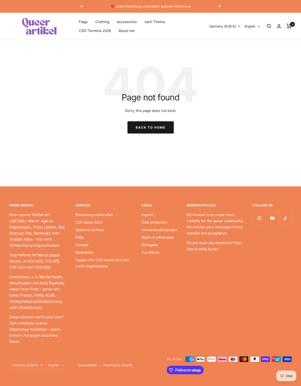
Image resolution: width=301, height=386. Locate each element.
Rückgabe (150, 245)
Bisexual (16, 233)
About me (127, 30)
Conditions (151, 252)
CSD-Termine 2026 (95, 30)
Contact (81, 245)
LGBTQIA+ (18, 221)
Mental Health (50, 277)
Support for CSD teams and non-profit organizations (102, 263)
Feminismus (19, 277)
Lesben (50, 227)
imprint (147, 215)
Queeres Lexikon (89, 230)
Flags (83, 22)
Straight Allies (21, 239)
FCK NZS (35, 261)
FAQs (79, 237)
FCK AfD (52, 261)
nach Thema (154, 22)
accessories (127, 22)
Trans (37, 227)
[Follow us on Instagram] (259, 218)
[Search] (269, 26)
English (250, 26)
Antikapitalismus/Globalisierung (35, 301)
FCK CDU (17, 267)
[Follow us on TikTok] (285, 218)
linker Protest (20, 295)
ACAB (50, 295)
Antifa (39, 295)
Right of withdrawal (158, 237)
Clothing (102, 22)
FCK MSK (43, 267)
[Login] (279, 26)
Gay (61, 227)
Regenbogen (20, 227)
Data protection (154, 222)
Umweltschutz (30, 307)
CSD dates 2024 (89, 222)
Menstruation (20, 283)
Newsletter (84, 252)
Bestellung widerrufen (94, 215)
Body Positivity (52, 283)
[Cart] (289, 26)
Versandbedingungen (159, 230)
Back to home (151, 127)
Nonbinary (42, 233)
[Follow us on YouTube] (272, 218)
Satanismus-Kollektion (28, 329)
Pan (28, 233)
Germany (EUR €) (222, 26)
